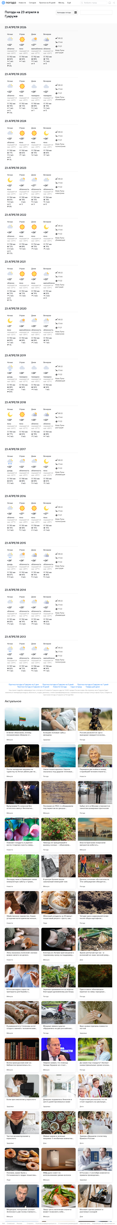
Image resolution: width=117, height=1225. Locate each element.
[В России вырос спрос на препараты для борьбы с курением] (22, 981)
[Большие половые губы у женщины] (58, 725)
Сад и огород (76, 687)
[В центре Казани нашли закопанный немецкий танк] (58, 871)
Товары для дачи (93, 687)
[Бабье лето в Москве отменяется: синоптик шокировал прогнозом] (95, 798)
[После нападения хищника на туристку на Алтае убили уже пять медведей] (22, 761)
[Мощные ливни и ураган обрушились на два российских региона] (58, 1018)
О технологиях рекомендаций (68, 1223)
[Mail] (3, 3)
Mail (3, 1223)
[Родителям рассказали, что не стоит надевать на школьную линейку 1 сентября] (95, 1091)
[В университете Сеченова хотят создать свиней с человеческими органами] (22, 1018)
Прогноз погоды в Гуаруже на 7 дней (92, 684)
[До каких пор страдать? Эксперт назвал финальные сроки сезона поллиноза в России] (95, 1055)
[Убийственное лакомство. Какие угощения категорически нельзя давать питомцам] (22, 908)
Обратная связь (85, 1223)
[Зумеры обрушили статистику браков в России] (95, 1128)
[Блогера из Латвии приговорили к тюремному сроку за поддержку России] (58, 945)
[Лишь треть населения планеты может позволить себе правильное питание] (58, 1202)
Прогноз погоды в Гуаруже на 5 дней (58, 684)
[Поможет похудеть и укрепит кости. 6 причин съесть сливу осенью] (22, 835)
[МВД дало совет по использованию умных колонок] (58, 1165)
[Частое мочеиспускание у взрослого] (22, 1128)
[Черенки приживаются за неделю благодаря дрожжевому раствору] (58, 981)
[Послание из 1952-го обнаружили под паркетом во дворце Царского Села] (58, 798)
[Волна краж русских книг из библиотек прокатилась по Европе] (22, 1055)
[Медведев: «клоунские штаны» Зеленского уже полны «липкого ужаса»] (22, 1202)
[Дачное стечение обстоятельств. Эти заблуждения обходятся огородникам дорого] (95, 871)
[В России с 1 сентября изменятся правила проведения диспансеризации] (95, 1165)
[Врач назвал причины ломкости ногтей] (95, 1018)
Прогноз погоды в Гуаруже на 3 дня (24, 684)
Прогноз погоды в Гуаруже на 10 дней (33, 687)
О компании (11, 1223)
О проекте (30, 1223)
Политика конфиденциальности (46, 1223)
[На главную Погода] (10, 3)
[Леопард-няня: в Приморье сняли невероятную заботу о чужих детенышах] (22, 871)
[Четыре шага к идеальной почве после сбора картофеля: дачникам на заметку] (95, 908)
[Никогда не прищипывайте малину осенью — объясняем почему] (58, 835)
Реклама (19, 1223)
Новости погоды (60, 687)
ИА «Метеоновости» (108, 1223)
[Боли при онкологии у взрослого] (22, 1091)
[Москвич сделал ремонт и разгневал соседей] (95, 1202)
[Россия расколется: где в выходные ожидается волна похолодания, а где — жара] (95, 725)
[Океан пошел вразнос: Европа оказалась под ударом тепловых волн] (58, 761)
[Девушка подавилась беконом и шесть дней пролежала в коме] (58, 1091)
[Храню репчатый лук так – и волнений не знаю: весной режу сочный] (95, 945)
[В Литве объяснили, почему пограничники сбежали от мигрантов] (22, 725)
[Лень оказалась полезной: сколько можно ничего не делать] (22, 945)
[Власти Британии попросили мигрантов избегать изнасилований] (95, 835)
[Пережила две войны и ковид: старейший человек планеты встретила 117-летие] (95, 761)
